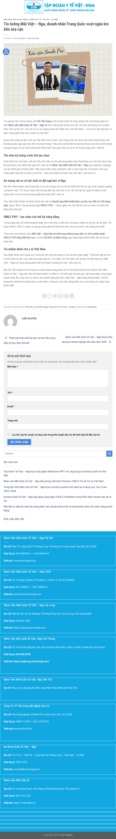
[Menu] (4, 7)
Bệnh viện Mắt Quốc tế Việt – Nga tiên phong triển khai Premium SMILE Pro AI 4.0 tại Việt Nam (54, 481)
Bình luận (12, 366)
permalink (92, 307)
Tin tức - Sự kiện (50, 20)
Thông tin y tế (35, 20)
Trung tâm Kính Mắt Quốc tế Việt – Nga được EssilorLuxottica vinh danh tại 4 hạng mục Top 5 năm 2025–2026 (55, 489)
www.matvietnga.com (25, 560)
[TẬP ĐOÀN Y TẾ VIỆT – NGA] (59, 7)
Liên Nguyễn (33, 38)
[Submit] (109, 454)
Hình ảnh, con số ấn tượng (16, 20)
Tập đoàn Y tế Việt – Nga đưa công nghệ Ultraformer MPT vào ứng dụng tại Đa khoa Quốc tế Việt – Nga (56, 473)
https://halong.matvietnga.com (30, 627)
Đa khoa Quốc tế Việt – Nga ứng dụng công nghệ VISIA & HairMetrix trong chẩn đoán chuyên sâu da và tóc (57, 498)
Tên (10, 392)
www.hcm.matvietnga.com (27, 594)
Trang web (12, 420)
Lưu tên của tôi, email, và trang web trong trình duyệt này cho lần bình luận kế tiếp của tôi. (56, 435)
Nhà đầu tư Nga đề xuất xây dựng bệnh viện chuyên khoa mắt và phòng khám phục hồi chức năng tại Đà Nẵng (58, 508)
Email (10, 406)
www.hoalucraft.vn (22, 728)
